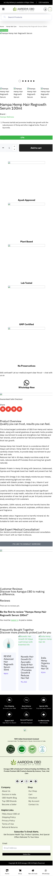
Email (4, 843)
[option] (26, 58)
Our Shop (32, 791)
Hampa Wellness (7, 117)
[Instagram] (26, 781)
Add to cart (36, 147)
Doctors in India (9, 794)
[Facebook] (17, 781)
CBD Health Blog (9, 798)
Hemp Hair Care (11, 26)
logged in (14, 620)
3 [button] (25, 81)
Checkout (32, 798)
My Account (33, 801)
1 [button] (20, 81)
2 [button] (23, 81)
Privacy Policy (8, 820)
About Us (6, 791)
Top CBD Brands (9, 801)
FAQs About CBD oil (11, 814)
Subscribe (26, 854)
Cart (30, 794)
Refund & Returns (10, 827)
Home (2, 26)
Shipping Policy (9, 817)
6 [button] (33, 81)
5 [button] (31, 81)
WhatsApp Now (26, 387)
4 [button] (28, 81)
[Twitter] (22, 781)
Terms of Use (8, 824)
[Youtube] (31, 781)
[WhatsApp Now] (26, 383)
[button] (3, 9)
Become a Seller (9, 804)
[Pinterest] (36, 781)
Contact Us (33, 804)
